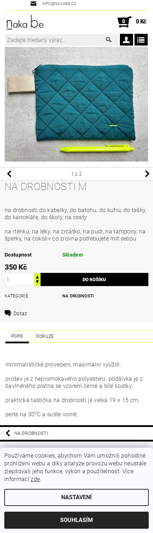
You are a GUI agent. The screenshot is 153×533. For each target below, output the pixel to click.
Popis (17, 336)
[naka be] (25, 22)
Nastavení (76, 497)
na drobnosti (78, 296)
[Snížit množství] (37, 282)
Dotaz (20, 313)
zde (35, 479)
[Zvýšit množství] (37, 276)
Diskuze (45, 336)
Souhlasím (76, 520)
